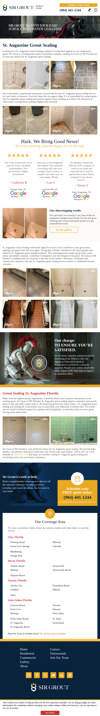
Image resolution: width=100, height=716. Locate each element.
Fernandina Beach (61, 585)
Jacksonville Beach (62, 570)
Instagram (29, 675)
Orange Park (16, 555)
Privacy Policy (81, 702)
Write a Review (89, 9)
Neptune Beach (17, 575)
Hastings (14, 613)
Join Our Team (59, 657)
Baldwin (14, 570)
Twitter (45, 675)
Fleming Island (17, 542)
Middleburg (15, 551)
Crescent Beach (17, 605)
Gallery (24, 662)
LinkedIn (61, 675)
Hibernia (57, 542)
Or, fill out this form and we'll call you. (77, 501)
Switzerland (58, 622)
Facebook (37, 675)
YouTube (53, 675)
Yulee (13, 595)
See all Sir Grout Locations (52, 633)
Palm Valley (58, 613)
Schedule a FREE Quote (78, 5)
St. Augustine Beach (20, 627)
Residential (27, 653)
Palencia (57, 609)
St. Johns (57, 618)
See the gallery (64, 229)
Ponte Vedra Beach (19, 618)
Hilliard (56, 589)
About (24, 666)
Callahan (14, 589)
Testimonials (58, 653)
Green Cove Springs (20, 546)
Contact (55, 649)
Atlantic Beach (17, 566)
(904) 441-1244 (70, 10)
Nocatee (56, 605)
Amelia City (16, 585)
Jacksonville (58, 566)
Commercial (28, 657)
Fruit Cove (15, 609)
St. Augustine (16, 622)
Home (24, 649)
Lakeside (57, 546)
